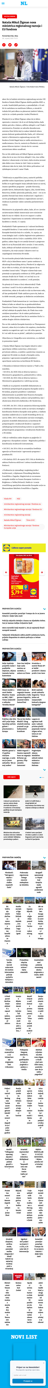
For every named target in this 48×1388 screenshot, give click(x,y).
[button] (42, 572)
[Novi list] (24, 3)
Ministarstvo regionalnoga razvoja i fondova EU (23, 509)
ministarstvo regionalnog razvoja (17, 515)
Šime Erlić (30, 520)
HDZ (18, 499)
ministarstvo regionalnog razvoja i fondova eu (22, 504)
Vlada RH (7, 499)
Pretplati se (28, 1381)
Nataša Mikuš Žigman (12, 520)
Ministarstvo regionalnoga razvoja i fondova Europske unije (21, 526)
